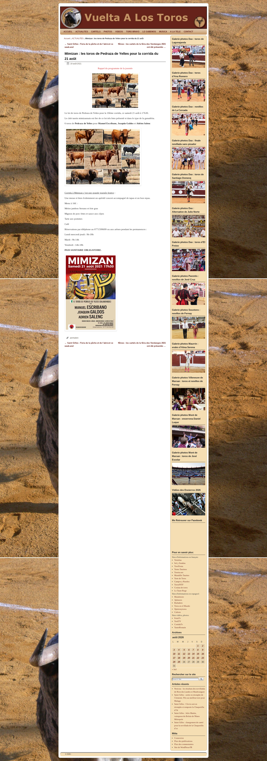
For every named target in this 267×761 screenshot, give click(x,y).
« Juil (174, 669)
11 (179, 654)
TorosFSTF (178, 584)
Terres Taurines (180, 569)
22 (198, 658)
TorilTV (177, 621)
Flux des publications (183, 741)
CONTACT (188, 31)
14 (193, 654)
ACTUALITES (81, 31)
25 (179, 662)
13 (189, 654)
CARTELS (96, 31)
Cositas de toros (181, 587)
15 (198, 654)
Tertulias (178, 560)
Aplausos (178, 600)
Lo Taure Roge (180, 591)
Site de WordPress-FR (183, 747)
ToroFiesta (178, 566)
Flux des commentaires (183, 744)
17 (174, 658)
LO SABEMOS (149, 31)
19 (184, 658)
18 (179, 658)
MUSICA (163, 31)
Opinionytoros (180, 609)
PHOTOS (108, 31)
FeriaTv (177, 618)
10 (174, 654)
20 (189, 658)
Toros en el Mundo (182, 606)
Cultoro (177, 612)
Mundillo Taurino (181, 575)
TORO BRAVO (132, 31)
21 (193, 658)
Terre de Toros (180, 578)
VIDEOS (119, 31)
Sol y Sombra (179, 563)
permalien (74, 338)
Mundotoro (179, 597)
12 (184, 654)
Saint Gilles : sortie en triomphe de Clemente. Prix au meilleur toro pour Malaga (189, 698)
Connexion (179, 738)
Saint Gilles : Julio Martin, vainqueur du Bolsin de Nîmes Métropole (187, 716)
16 (203, 654)
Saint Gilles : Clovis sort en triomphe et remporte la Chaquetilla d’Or (189, 707)
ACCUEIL (68, 31)
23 (203, 658)
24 (174, 662)
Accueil (67, 38)
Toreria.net (178, 572)
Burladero (178, 603)
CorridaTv (178, 624)
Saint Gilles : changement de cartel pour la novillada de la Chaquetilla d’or (188, 725)
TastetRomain (180, 627)
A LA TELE (175, 31)
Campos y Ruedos (181, 581)
